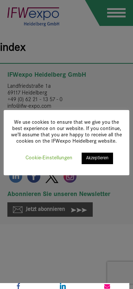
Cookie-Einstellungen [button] (48, 158)
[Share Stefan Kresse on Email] (107, 286)
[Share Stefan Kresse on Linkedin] (63, 286)
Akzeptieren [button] (97, 158)
